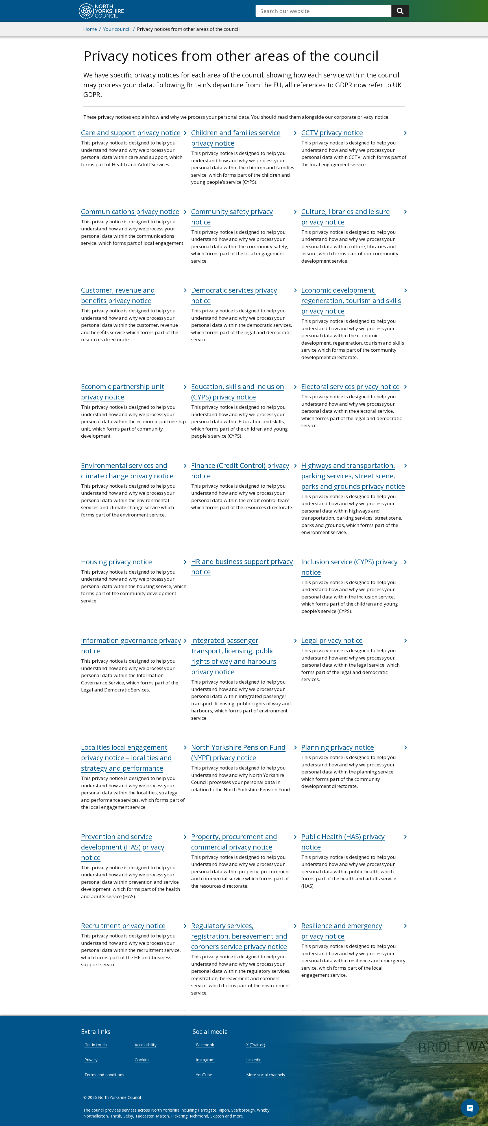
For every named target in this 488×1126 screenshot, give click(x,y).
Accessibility (145, 1044)
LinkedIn (254, 1059)
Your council (117, 29)
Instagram (205, 1059)
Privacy (90, 1059)
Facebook (205, 1044)
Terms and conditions (104, 1074)
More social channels (265, 1074)
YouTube (204, 1074)
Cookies (142, 1059)
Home (90, 29)
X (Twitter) (255, 1044)
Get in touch (95, 1044)
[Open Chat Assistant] (470, 1108)
